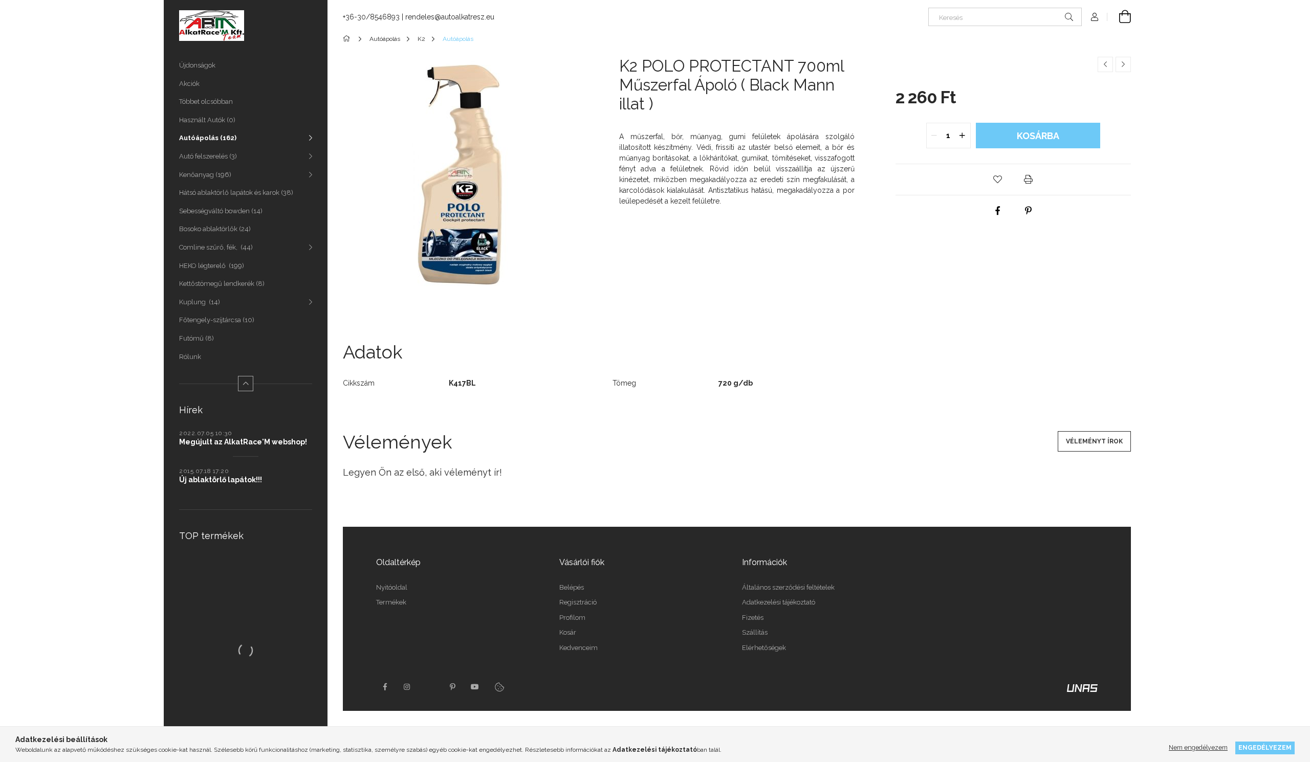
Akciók (189, 83)
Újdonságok (197, 65)
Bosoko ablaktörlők (214, 229)
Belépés (571, 587)
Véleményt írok (1094, 441)
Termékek (391, 602)
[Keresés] (1069, 17)
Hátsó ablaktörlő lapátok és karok (235, 192)
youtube (475, 687)
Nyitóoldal (391, 587)
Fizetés (752, 617)
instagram (407, 687)
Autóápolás (206, 138)
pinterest (452, 687)
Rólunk (190, 357)
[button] (998, 179)
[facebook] (998, 210)
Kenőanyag (204, 174)
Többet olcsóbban (206, 101)
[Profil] (1094, 17)
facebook (385, 687)
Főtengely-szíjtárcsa (215, 320)
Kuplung (198, 302)
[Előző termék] (1105, 64)
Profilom (572, 617)
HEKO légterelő (210, 266)
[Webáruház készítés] (1082, 687)
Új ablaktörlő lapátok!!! (220, 480)
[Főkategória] (348, 38)
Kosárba (1038, 135)
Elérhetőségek (764, 648)
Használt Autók (206, 120)
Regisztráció (578, 602)
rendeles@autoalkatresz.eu (449, 17)
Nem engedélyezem (1198, 747)
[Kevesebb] (245, 383)
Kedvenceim (578, 648)
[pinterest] (1028, 210)
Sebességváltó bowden (219, 211)
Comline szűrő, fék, (215, 247)
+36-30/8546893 (371, 17)
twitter (430, 687)
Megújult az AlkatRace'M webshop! (243, 442)
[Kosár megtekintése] (1119, 17)
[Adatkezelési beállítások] (499, 687)
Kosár (567, 632)
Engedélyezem (1265, 747)
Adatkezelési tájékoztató (778, 602)
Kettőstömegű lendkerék (221, 283)
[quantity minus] (934, 135)
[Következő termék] (1123, 64)
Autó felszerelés (207, 156)
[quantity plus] (962, 135)
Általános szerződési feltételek (788, 587)
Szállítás (755, 632)
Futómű (195, 338)
